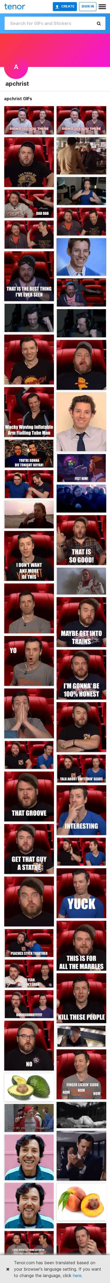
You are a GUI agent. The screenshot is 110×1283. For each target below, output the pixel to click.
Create (67, 6)
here (77, 1275)
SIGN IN (87, 6)
